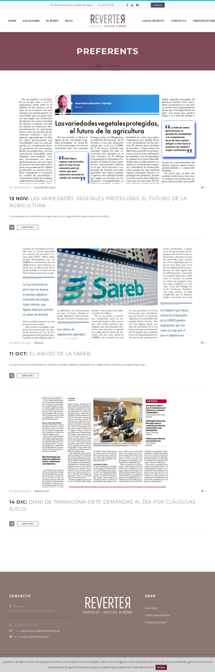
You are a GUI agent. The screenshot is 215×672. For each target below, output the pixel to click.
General (38, 342)
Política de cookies (155, 622)
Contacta (157, 5)
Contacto (178, 20)
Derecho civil (41, 491)
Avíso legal (151, 608)
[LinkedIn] (132, 5)
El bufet (52, 20)
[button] (11, 227)
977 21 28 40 (108, 5)
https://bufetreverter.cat (34, 636)
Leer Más (27, 227)
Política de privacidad (157, 615)
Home (12, 20)
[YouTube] (137, 5)
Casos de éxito (153, 20)
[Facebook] (127, 5)
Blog (69, 20)
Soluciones (31, 20)
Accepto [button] (161, 667)
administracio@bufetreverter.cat (41, 630)
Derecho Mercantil (44, 187)
